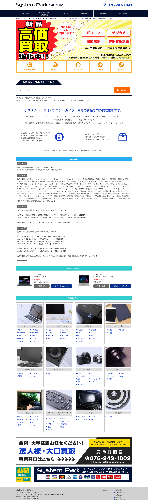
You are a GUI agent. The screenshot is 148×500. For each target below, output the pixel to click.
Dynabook (35, 333)
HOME (105, 490)
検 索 (123, 90)
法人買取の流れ (120, 492)
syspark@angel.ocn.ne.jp (56, 494)
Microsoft (21, 333)
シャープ (35, 417)
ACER (34, 338)
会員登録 (84, 13)
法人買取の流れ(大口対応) (44, 13)
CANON (80, 330)
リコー (93, 338)
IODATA (34, 373)
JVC (121, 376)
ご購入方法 (64, 13)
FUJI (92, 382)
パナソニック (95, 379)
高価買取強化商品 (29, 69)
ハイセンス (36, 419)
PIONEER (51, 418)
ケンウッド (81, 417)
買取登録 (100, 69)
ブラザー (80, 338)
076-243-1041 (119, 5)
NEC (20, 330)
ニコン (79, 379)
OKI (78, 335)
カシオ (93, 335)
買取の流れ (25, 13)
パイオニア (95, 417)
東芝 (33, 422)
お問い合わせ (122, 13)
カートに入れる (62, 286)
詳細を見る (42, 286)
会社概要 (103, 13)
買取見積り (78, 69)
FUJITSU (35, 330)
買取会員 (121, 69)
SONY (50, 333)
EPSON (93, 330)
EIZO (20, 376)
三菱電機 (21, 422)
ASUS (20, 341)
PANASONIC (23, 335)
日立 (19, 425)
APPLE (20, 338)
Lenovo (34, 335)
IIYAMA (20, 373)
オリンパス (81, 376)
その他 (34, 341)
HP (78, 333)
